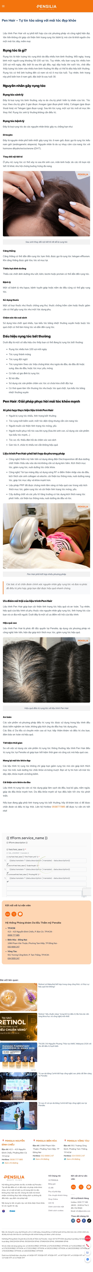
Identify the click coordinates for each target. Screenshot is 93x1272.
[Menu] (3, 6)
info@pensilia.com (83, 1211)
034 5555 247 (13, 958)
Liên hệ (51, 1203)
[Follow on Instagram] (73, 1221)
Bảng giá (51, 1184)
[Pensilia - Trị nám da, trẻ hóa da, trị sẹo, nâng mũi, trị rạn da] (46, 6)
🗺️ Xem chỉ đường (10, 1163)
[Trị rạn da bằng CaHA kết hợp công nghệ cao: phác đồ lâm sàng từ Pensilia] (18, 1086)
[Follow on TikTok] (89, 1221)
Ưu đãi (50, 1188)
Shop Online (53, 1199)
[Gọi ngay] (88, 1245)
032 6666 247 (13, 947)
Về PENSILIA (53, 1180)
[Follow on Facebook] (84, 1221)
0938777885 (58, 806)
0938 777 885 (13, 935)
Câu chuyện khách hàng (57, 1195)
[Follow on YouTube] (79, 1221)
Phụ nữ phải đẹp (54, 1191)
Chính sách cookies (55, 1210)
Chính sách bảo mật (56, 1207)
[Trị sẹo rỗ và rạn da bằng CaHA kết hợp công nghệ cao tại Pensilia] (18, 1116)
